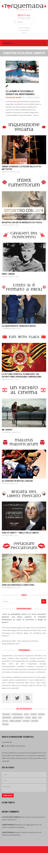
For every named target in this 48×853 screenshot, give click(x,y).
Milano (5, 724)
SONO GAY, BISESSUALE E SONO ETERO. (18, 585)
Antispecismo (18, 718)
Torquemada (24, 30)
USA (40, 718)
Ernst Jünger (8, 274)
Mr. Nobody (7, 430)
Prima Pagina (24, 28)
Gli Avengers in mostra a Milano (17, 481)
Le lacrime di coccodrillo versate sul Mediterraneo (20, 93)
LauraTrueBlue (8, 825)
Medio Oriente (15, 721)
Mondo (41, 714)
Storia (27, 718)
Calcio (5, 721)
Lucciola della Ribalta (11, 817)
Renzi (34, 718)
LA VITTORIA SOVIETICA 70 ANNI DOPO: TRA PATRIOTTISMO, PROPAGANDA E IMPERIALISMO (21, 375)
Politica (26, 721)
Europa (33, 714)
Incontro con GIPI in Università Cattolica (22, 222)
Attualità (10, 97)
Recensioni (7, 718)
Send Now (7, 795)
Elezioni (35, 721)
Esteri (18, 97)
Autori (24, 33)
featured (6, 714)
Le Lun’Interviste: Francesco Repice (19, 326)
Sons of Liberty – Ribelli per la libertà (20, 533)
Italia (26, 714)
